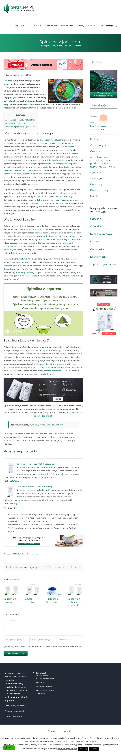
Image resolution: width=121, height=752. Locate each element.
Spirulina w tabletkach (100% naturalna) (36, 464)
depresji (7, 269)
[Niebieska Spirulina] (54, 585)
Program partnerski (14, 711)
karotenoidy (68, 243)
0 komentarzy (32, 554)
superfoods (33, 104)
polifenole (8, 246)
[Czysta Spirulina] (33, 585)
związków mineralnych (29, 239)
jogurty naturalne (54, 140)
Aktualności (99, 105)
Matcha (94, 196)
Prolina (94, 139)
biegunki (64, 193)
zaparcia (52, 193)
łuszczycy (47, 200)
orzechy (52, 367)
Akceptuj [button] (83, 749)
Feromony (96, 184)
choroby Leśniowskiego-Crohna (56, 167)
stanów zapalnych (60, 160)
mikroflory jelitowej (24, 272)
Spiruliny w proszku (55, 364)
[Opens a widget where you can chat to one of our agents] (8, 748)
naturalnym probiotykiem (20, 101)
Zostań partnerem (13, 716)
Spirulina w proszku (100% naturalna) (34, 487)
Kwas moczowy (99, 190)
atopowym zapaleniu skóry (65, 200)
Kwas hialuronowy (101, 234)
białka (38, 233)
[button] (116, 25)
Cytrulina (95, 172)
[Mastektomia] (98, 117)
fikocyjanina (55, 243)
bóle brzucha (43, 196)
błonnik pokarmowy (57, 239)
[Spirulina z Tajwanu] (11, 585)
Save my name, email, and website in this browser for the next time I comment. (44, 647)
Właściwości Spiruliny (15, 123)
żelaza (72, 236)
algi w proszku (49, 350)
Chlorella (95, 226)
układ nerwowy (23, 262)
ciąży (36, 184)
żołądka (15, 167)
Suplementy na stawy (103, 264)
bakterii (70, 147)
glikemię (17, 266)
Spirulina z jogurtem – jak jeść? (20, 127)
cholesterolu (36, 266)
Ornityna (95, 151)
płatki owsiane (72, 367)
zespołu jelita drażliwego (26, 170)
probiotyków (65, 203)
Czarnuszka (97, 249)
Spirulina (8, 81)
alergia (31, 437)
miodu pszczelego (54, 371)
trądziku (38, 200)
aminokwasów (50, 236)
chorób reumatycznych (27, 177)
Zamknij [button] (94, 749)
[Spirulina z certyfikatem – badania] (75, 585)
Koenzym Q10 (98, 256)
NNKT (60, 236)
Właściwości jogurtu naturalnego (21, 120)
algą (6, 104)
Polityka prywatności (15, 706)
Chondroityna (98, 145)
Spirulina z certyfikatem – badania (75, 602)
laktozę (53, 437)
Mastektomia (98, 126)
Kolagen (95, 241)
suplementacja (26, 259)
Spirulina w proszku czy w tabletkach (45, 425)
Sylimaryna (96, 178)
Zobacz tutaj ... (12, 481)
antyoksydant (68, 276)
